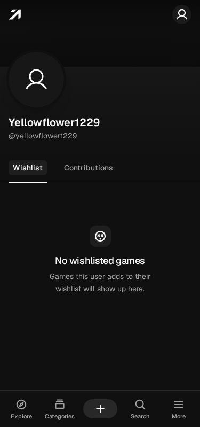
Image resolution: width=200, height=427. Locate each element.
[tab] (28, 168)
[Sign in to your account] (181, 14)
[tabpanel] (100, 260)
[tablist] (100, 168)
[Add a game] (100, 408)
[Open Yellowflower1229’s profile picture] (36, 79)
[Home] (14, 14)
